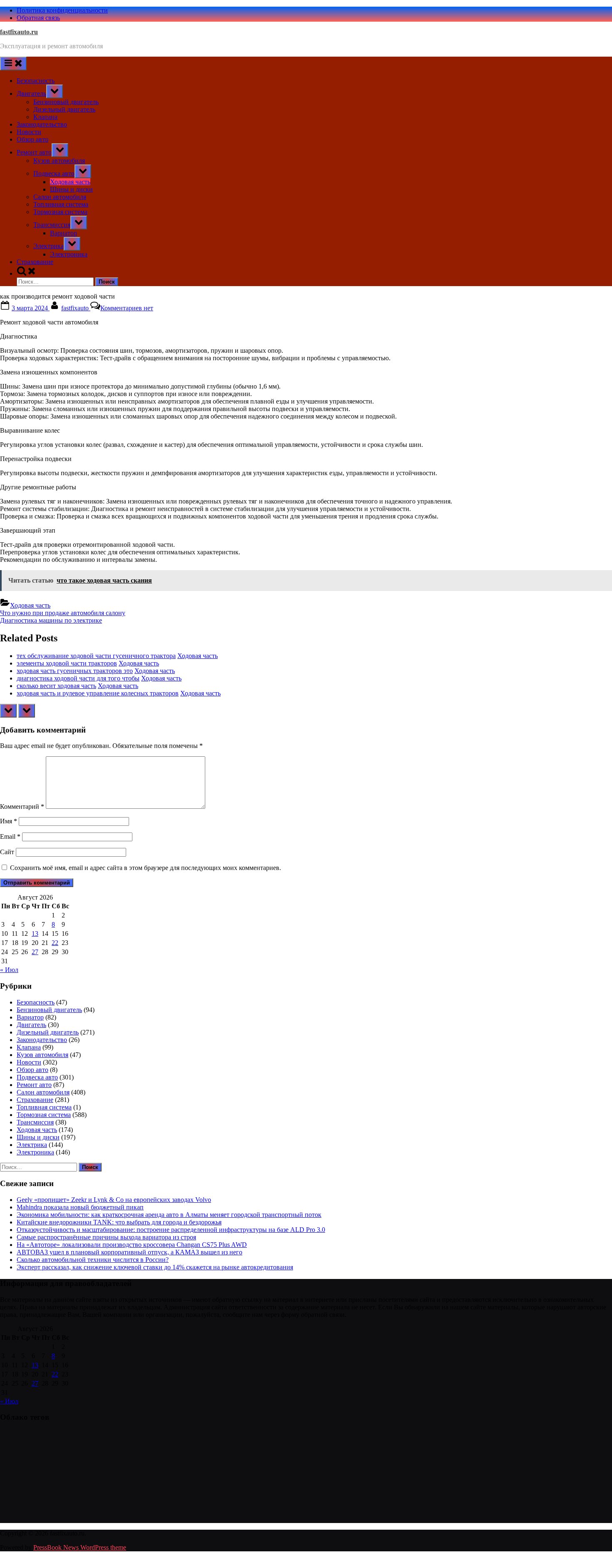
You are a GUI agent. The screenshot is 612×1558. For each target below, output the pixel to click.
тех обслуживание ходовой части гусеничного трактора (96, 655)
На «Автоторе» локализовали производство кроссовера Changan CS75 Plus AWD (132, 1244)
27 (35, 951)
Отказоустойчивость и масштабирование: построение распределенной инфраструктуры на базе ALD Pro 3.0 (171, 1229)
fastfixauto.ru (19, 31)
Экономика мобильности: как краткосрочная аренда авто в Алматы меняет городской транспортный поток (169, 1214)
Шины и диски (71, 189)
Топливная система (60, 204)
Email (10, 836)
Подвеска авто (54, 173)
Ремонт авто (34, 152)
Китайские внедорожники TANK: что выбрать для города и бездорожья (119, 1222)
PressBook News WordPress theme (79, 1547)
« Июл (9, 969)
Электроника (68, 254)
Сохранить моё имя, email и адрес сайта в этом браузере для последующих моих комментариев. (145, 867)
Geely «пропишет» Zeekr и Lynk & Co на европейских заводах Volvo (114, 1199)
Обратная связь (38, 17)
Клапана (45, 116)
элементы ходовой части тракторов (67, 663)
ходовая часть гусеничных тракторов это (75, 670)
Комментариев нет (126, 308)
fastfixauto (75, 308)
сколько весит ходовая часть (56, 685)
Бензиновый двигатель (66, 101)
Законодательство (42, 124)
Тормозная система (60, 211)
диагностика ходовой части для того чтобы (78, 678)
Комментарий (22, 806)
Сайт (7, 851)
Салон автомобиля (59, 196)
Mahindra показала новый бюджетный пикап (80, 1207)
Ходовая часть (70, 181)
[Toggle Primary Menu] (13, 63)
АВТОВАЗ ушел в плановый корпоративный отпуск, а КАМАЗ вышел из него (129, 1252)
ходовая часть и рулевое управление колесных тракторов (98, 693)
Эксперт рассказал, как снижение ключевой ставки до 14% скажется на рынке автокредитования (155, 1267)
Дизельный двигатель (64, 109)
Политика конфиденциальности (62, 10)
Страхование (35, 261)
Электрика (48, 245)
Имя (8, 821)
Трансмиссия (51, 224)
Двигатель (31, 93)
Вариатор (63, 233)
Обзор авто (32, 139)
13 (35, 933)
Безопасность (36, 80)
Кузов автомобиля (59, 160)
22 (55, 942)
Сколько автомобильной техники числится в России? (93, 1259)
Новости (29, 131)
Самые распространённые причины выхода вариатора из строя (106, 1237)
